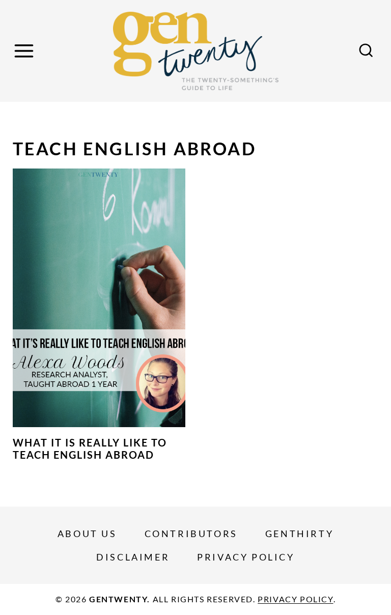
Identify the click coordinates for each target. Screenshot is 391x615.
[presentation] (99, 298)
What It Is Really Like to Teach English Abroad (90, 448)
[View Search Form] (366, 51)
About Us (87, 533)
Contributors (191, 533)
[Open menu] (25, 51)
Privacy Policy (245, 557)
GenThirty (299, 533)
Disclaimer (133, 557)
